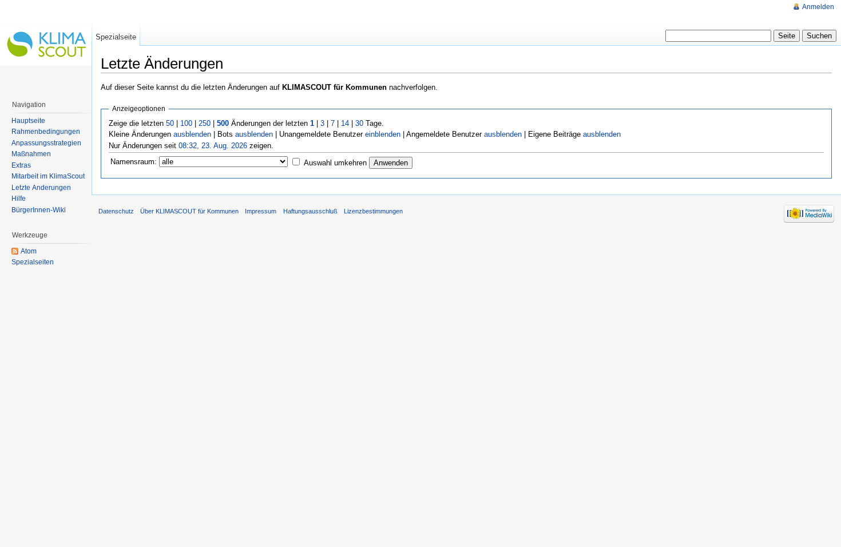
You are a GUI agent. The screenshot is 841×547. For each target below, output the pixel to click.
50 (170, 123)
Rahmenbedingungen (45, 132)
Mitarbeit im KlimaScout (48, 176)
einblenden (382, 134)
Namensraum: (133, 161)
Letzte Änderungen (41, 188)
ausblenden (192, 134)
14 (345, 123)
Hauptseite (28, 121)
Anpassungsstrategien (46, 143)
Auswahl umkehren (335, 162)
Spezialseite (116, 37)
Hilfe (18, 199)
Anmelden (818, 7)
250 (205, 123)
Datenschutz (116, 211)
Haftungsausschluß (310, 211)
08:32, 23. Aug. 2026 (212, 145)
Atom (29, 251)
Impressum (260, 211)
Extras (21, 165)
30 (359, 123)
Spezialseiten (32, 262)
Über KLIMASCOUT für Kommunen (189, 211)
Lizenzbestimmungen (373, 211)
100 (186, 123)
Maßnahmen (31, 154)
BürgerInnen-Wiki (38, 210)
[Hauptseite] (46, 46)
